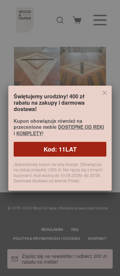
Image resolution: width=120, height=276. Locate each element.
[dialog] (60, 138)
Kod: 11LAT (60, 149)
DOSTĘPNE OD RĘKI (81, 126)
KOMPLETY (29, 133)
